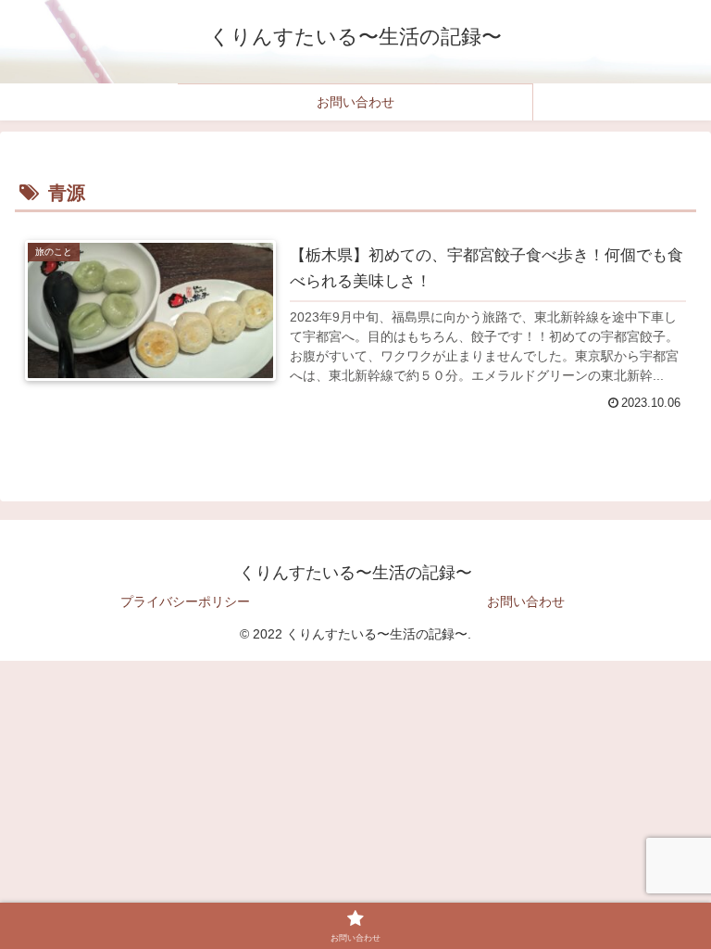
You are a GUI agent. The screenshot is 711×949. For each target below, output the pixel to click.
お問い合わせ (526, 601)
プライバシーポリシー (185, 601)
